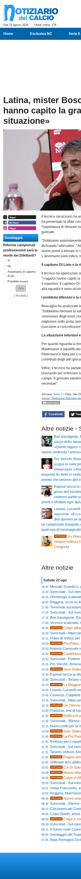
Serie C (58, 394)
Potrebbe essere (18, 281)
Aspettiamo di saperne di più (22, 273)
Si (9, 260)
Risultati (21, 295)
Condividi (55, 414)
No (9, 266)
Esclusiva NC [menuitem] (41, 34)
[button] (21, 288)
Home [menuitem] (8, 34)
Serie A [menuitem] (74, 34)
